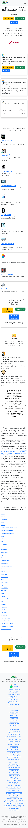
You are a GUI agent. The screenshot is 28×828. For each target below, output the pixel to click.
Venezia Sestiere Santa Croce (8, 533)
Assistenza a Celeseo (14, 742)
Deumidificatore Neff (8, 260)
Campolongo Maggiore (6, 566)
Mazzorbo (3, 604)
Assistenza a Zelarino (14, 810)
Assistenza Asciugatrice (14, 689)
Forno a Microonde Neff (8, 186)
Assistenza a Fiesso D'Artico (14, 751)
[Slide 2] (14, 421)
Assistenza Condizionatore (14, 693)
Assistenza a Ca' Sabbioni (14, 734)
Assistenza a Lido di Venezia (14, 757)
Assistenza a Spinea (14, 795)
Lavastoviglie (24, 450)
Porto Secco (4, 615)
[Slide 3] (16, 421)
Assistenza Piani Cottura (14, 706)
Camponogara (4, 563)
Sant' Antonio (4, 612)
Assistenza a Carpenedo (14, 741)
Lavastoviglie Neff (7, 140)
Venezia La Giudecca (6, 629)
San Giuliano (4, 519)
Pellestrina (3, 610)
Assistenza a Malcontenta (14, 760)
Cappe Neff (4, 289)
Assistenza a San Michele (14, 785)
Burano (2, 601)
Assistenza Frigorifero (14, 701)
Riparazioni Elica (14, 718)
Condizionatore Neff (7, 244)
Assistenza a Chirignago (14, 744)
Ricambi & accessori (14, 317)
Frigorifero (3, 453)
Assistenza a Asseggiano (14, 731)
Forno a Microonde (16, 451)
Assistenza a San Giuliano (14, 783)
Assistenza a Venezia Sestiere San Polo (14, 803)
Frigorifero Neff (6, 215)
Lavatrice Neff (5, 155)
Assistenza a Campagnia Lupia (14, 736)
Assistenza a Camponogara (14, 739)
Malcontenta (4, 549)
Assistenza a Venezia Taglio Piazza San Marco (14, 806)
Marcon (2, 579)
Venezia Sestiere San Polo (7, 530)
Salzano (3, 596)
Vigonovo (3, 558)
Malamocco (4, 574)
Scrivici (14, 22)
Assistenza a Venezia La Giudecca (14, 798)
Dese (2, 585)
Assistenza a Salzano (14, 782)
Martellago (3, 590)
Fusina (2, 547)
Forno (23, 451)
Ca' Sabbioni (4, 544)
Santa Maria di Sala (5, 599)
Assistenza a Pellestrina (14, 775)
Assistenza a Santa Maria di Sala (14, 793)
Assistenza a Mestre (14, 769)
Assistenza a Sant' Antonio (14, 788)
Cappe (8, 455)
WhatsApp (21, 18)
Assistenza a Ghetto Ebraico (14, 756)
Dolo (2, 538)
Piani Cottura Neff (7, 274)
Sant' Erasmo (4, 607)
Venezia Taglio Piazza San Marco (9, 527)
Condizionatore (14, 453)
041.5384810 (9, 18)
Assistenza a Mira (14, 770)
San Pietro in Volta (5, 618)
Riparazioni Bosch (14, 715)
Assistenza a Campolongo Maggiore (14, 737)
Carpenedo (3, 516)
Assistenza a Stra (14, 797)
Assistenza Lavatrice (14, 704)
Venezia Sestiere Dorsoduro (7, 626)
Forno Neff (4, 200)
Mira (2, 541)
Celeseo (3, 568)
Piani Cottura (4, 455)
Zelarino (3, 514)
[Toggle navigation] (25, 3)
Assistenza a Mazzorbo (14, 767)
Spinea (2, 522)
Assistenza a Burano (14, 733)
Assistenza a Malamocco (14, 759)
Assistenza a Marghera (14, 764)
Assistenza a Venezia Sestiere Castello (14, 800)
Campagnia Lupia (5, 560)
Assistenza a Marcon (14, 762)
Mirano (2, 593)
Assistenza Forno (14, 696)
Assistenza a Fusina (14, 754)
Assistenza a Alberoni (14, 729)
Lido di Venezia (4, 577)
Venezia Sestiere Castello (7, 623)
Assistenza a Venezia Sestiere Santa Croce (14, 805)
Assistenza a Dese (14, 746)
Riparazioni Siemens (14, 725)
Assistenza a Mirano (14, 772)
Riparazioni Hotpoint (14, 712)
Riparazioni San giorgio (14, 723)
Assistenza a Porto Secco (14, 779)
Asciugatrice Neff (6, 171)
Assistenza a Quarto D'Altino (14, 780)
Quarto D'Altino (4, 588)
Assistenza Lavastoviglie (14, 702)
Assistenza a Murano (14, 774)
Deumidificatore (22, 453)
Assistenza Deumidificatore (14, 694)
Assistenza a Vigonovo (14, 808)
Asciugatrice (9, 451)
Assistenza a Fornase (14, 752)
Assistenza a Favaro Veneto (14, 749)
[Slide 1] (12, 421)
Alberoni (3, 571)
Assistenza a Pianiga (14, 777)
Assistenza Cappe (14, 691)
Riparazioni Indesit (14, 720)
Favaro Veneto (4, 582)
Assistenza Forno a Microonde (14, 698)
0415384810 (15, 684)
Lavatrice (3, 451)
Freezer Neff (5, 229)
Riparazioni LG (14, 713)
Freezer (8, 453)
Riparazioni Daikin (14, 710)
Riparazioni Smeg (14, 717)
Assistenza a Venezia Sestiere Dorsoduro (14, 802)
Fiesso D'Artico (4, 552)
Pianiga (2, 536)
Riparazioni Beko (14, 722)
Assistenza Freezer (14, 699)
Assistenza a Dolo (14, 747)
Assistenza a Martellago (14, 765)
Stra (2, 555)
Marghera (3, 525)
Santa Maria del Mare (6, 620)
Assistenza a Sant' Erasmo (14, 790)
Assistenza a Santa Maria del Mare (14, 792)
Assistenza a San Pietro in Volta (14, 787)
